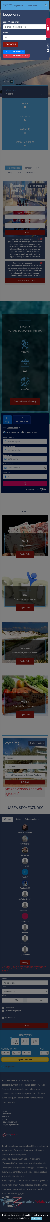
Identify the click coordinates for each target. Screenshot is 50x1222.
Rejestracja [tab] (18, 6)
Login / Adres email (11, 22)
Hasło (5, 33)
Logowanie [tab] (7, 4)
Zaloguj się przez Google (16, 55)
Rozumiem (36, 1218)
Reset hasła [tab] (32, 6)
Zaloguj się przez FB (14, 52)
